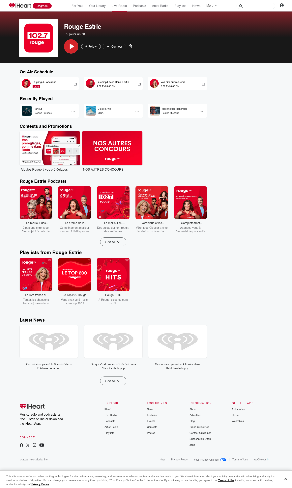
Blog (192, 421)
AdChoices (260, 459)
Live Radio (119, 5)
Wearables (238, 421)
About (193, 409)
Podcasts (139, 5)
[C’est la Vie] (91, 111)
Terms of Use (240, 459)
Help (162, 459)
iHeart (107, 409)
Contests (152, 427)
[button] (71, 46)
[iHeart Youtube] (41, 445)
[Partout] (27, 111)
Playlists (180, 5)
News (196, 5)
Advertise (195, 415)
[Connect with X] (27, 445)
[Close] (285, 478)
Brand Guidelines (199, 427)
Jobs (192, 445)
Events (151, 421)
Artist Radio (160, 5)
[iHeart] (20, 6)
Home (235, 415)
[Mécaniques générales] (155, 111)
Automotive (238, 409)
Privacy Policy (179, 459)
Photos (151, 433)
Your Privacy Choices (206, 459)
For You (77, 5)
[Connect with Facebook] (21, 445)
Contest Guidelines (200, 433)
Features (152, 415)
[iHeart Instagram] (34, 445)
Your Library (97, 5)
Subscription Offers (201, 439)
